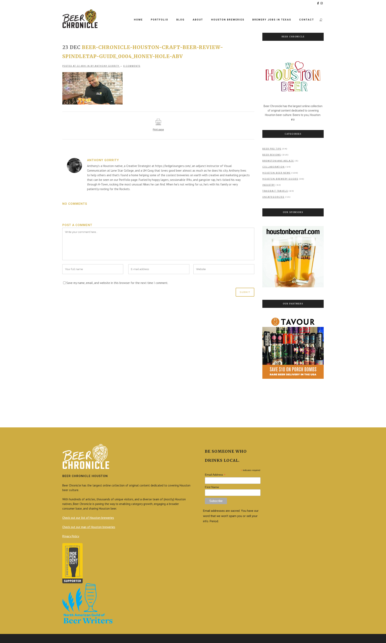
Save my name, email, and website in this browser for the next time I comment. (117, 283)
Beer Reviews (271, 155)
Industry (268, 185)
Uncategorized (273, 197)
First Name (212, 487)
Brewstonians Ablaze (278, 161)
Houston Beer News (276, 173)
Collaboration (273, 167)
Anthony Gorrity (107, 66)
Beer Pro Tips (271, 149)
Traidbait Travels (275, 191)
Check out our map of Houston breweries (88, 527)
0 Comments (131, 66)
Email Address (215, 475)
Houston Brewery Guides (280, 179)
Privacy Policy (70, 536)
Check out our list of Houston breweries (88, 518)
